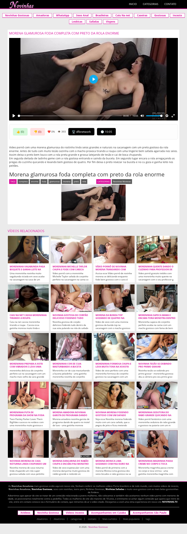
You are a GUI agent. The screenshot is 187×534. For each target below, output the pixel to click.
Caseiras (142, 15)
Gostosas (160, 15)
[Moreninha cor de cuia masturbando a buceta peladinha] (71, 347)
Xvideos (25, 512)
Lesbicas (77, 21)
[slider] (70, 116)
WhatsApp (62, 15)
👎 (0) (37, 132)
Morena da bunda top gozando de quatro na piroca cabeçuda (110, 318)
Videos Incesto (75, 512)
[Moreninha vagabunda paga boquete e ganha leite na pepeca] (28, 249)
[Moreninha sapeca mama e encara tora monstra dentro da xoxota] (157, 298)
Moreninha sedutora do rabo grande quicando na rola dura (154, 415)
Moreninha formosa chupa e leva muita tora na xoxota (113, 365)
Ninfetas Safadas (115, 489)
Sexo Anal (82, 15)
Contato (170, 4)
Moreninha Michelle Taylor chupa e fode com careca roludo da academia (70, 269)
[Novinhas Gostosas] (21, 4)
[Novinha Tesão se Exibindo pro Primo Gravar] (157, 347)
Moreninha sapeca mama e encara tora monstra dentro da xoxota (156, 318)
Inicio (133, 4)
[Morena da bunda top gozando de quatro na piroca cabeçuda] (114, 298)
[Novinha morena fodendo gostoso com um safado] (114, 395)
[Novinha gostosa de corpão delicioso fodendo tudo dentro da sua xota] (71, 298)
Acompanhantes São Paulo (150, 512)
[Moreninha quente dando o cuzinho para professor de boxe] (157, 249)
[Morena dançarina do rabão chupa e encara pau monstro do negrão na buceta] (71, 444)
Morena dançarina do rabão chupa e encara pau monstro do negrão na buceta (71, 464)
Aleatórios (42, 519)
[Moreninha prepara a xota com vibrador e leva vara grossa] (28, 347)
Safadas (94, 21)
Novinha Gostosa (48, 512)
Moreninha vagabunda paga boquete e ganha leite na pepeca (27, 269)
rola (84, 181)
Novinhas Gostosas (17, 15)
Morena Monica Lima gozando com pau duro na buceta (112, 464)
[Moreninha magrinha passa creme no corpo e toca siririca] (157, 444)
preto (76, 181)
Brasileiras (102, 15)
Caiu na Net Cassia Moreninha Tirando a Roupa (28, 317)
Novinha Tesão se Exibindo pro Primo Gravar (154, 365)
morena (66, 181)
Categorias (150, 4)
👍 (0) (20, 132)
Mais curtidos (109, 519)
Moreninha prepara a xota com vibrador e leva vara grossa (26, 366)
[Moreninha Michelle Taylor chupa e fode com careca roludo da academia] (71, 249)
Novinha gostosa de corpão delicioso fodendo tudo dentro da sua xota (70, 318)
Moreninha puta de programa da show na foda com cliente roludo (27, 415)
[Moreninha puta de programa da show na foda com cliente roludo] (28, 395)
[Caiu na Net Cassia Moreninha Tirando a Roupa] (28, 298)
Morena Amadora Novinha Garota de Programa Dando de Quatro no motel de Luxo (70, 415)
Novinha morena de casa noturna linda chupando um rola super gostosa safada (28, 464)
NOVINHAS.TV (170, 501)
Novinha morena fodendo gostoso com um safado (112, 414)
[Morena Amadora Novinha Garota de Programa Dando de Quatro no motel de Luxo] (71, 395)
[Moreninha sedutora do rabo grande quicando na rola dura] (157, 395)
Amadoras (42, 15)
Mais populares (131, 519)
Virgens (110, 21)
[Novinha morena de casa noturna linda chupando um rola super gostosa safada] (28, 444)
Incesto (177, 15)
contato (92, 519)
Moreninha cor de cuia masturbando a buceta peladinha (67, 366)
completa (23, 181)
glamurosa (55, 181)
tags (148, 519)
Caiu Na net (122, 15)
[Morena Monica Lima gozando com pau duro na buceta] (114, 444)
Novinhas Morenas (122, 181)
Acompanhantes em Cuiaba (108, 512)
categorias (76, 519)
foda (44, 181)
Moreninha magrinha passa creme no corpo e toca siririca (155, 464)
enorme (34, 181)
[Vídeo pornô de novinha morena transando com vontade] (114, 249)
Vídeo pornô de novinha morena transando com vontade (111, 269)
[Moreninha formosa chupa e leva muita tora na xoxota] (114, 347)
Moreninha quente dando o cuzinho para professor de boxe (155, 269)
